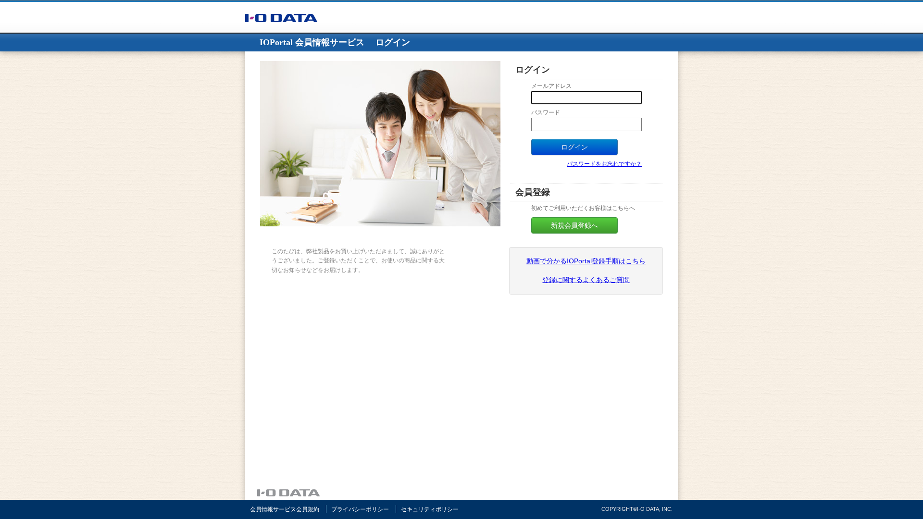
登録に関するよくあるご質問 (586, 280)
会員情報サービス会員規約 (284, 509)
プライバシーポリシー (360, 509)
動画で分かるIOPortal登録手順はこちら (586, 261)
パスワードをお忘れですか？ (604, 164)
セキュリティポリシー (430, 509)
